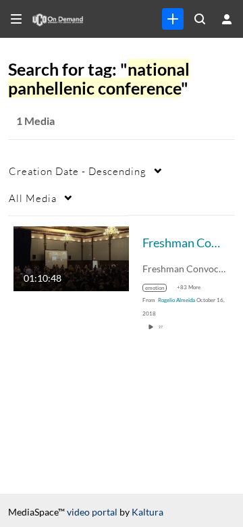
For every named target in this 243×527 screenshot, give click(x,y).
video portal (92, 512)
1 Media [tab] (35, 120)
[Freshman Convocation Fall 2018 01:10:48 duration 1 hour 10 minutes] (71, 257)
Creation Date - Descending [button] (77, 171)
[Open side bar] (16, 19)
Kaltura (147, 512)
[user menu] (227, 19)
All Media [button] (33, 198)
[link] (173, 19)
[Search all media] (200, 19)
